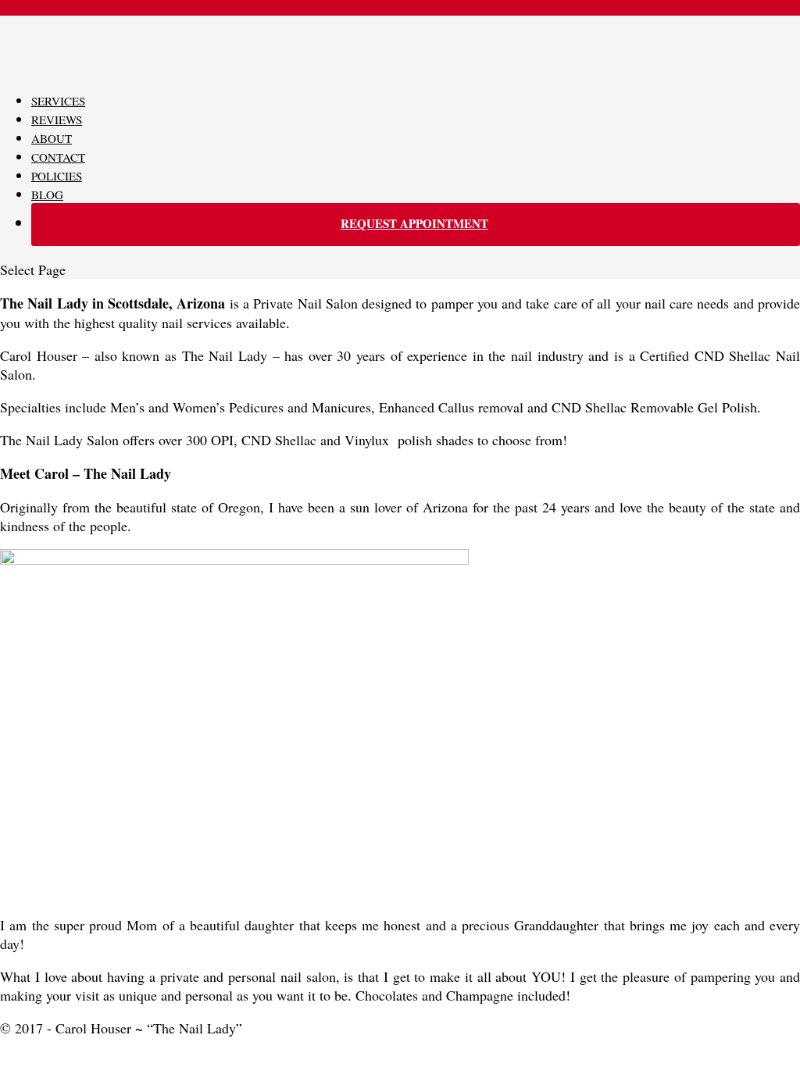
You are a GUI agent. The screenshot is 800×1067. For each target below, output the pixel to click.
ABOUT (51, 138)
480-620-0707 (400, 8)
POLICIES (56, 176)
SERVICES (58, 101)
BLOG (47, 194)
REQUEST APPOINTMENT (414, 223)
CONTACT (58, 157)
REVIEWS (56, 119)
